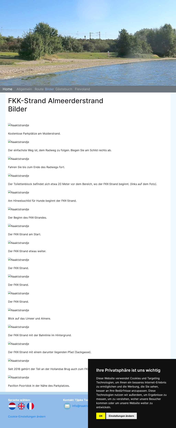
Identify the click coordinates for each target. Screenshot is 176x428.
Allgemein (24, 89)
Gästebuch (63, 89)
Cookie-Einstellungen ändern (27, 416)
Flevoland (82, 89)
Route (39, 89)
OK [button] (101, 415)
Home (7, 89)
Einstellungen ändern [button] (121, 415)
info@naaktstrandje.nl (86, 406)
